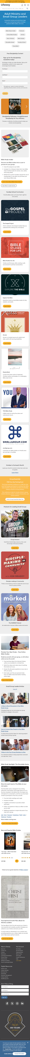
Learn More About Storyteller (9, 823)
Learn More (7, 232)
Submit (5, 93)
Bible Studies (21, 38)
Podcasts (21, 30)
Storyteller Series (10, 42)
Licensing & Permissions (6, 955)
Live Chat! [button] (18, 960)
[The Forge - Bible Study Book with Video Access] (10, 841)
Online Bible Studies (12, 34)
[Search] (27, 8)
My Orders (18, 949)
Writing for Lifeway (5, 960)
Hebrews (3, 817)
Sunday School (22, 42)
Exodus (9, 817)
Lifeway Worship (4, 970)
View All (15, 689)
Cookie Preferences (20, 957)
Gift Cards (18, 955)
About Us (3, 949)
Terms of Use (4, 959)
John (24, 815)
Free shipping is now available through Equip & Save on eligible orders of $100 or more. (15, 1)
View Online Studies (7, 680)
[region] (15, 1048)
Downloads (3, 973)
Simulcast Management (6, 975)
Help (17, 959)
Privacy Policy (4, 957)
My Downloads (19, 950)
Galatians (16, 815)
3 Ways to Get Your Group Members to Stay (13, 752)
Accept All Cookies (19, 1053)
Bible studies (24, 870)
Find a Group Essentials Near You (15, 499)
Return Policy (19, 954)
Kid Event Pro (4, 972)
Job (2, 815)
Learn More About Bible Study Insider (11, 181)
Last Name (4, 74)
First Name (4, 69)
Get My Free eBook (7, 938)
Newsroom (3, 954)
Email (3, 80)
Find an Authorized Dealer (7, 962)
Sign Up (4, 997)
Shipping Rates (19, 952)
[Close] (27, 1042)
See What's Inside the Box (8, 185)
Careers (3, 952)
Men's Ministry (10, 38)
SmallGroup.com (5, 978)
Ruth (21, 815)
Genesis (9, 815)
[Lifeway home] (5, 5)
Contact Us (3, 950)
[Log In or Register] (22, 5)
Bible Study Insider (10, 30)
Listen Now (15, 548)
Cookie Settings (8, 1053)
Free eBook (15, 46)
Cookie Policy (8, 1049)
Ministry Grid (4, 968)
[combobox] (15, 8)
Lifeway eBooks (4, 977)
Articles (22, 34)
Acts (5, 815)
